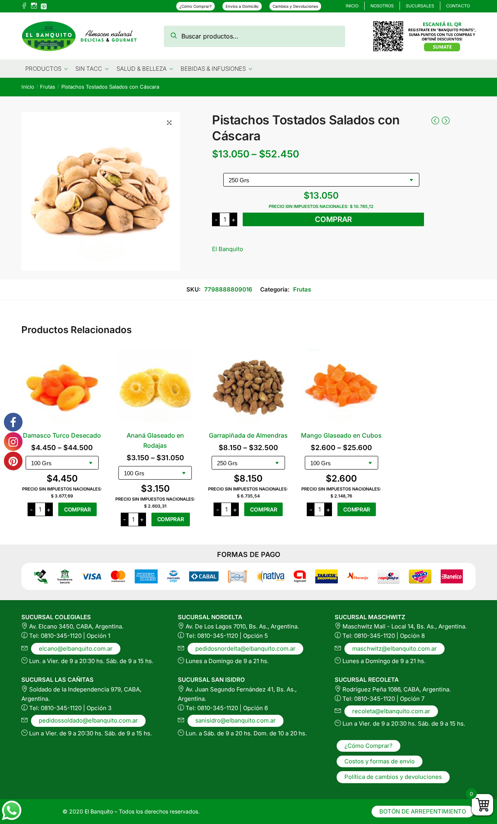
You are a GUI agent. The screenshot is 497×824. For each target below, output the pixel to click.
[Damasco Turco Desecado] (62, 387)
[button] (169, 123)
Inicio (27, 87)
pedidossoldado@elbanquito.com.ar (88, 720)
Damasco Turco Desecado (62, 435)
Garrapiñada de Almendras (248, 435)
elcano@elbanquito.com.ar (76, 648)
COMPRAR (333, 219)
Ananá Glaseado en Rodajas (155, 440)
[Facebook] (24, 6)
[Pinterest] (44, 5)
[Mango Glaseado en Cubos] (341, 387)
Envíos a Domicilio (242, 6)
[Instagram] (34, 6)
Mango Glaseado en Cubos (341, 435)
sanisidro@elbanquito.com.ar (235, 720)
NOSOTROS (382, 6)
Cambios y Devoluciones (295, 6)
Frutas (47, 87)
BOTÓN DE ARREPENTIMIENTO (422, 811)
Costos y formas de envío (379, 761)
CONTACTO (458, 6)
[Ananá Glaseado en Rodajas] (155, 387)
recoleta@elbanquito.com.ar (391, 711)
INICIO (352, 6)
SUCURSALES (420, 6)
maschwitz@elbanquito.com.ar (394, 648)
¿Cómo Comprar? (195, 6)
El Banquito (227, 249)
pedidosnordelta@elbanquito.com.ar (245, 648)
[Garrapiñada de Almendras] (248, 387)
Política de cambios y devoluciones (393, 776)
